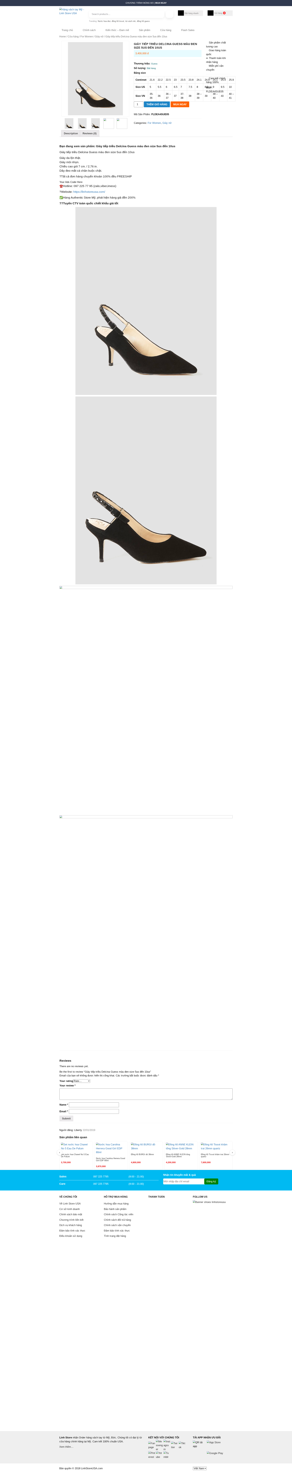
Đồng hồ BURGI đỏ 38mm (142, 1154)
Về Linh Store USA (70, 1203)
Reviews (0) (90, 133)
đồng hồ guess (143, 21)
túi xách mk (130, 21)
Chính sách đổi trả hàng (117, 1219)
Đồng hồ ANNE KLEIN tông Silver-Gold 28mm (178, 1155)
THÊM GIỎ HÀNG (156, 104)
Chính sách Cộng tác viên (118, 1214)
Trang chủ (67, 30)
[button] (58, 4)
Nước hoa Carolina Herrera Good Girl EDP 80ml (110, 1159)
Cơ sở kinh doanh (69, 1209)
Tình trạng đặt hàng (115, 1236)
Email (63, 1111)
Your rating (66, 1081)
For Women (86, 36)
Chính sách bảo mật (70, 1214)
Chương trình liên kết (71, 1219)
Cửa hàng (165, 30)
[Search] (169, 14)
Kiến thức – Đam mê (117, 30)
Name (63, 1104)
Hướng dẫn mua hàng (116, 1203)
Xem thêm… (66, 1446)
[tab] (71, 133)
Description (71, 133)
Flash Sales (188, 30)
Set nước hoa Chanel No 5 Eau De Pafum (75, 1155)
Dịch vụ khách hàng (70, 1225)
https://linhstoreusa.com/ (89, 191)
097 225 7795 (100, 1176)
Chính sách (89, 30)
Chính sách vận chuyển (117, 1225)
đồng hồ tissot (118, 21)
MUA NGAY (180, 104)
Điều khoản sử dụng (70, 1236)
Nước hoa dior (104, 21)
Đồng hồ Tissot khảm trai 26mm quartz (215, 1155)
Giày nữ (99, 36)
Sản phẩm (144, 30)
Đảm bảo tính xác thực (72, 1230)
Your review (67, 1085)
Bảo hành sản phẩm (115, 1209)
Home (62, 36)
